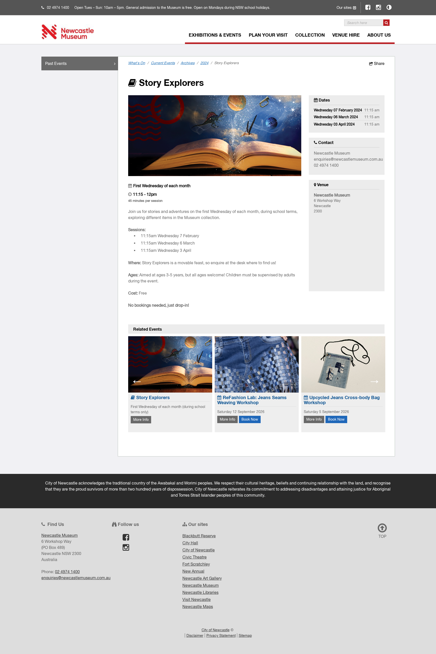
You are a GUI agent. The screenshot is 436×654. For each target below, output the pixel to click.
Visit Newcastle (196, 599)
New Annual (193, 571)
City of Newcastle (198, 550)
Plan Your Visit (268, 35)
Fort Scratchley (196, 564)
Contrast (389, 7)
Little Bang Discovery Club (351, 397)
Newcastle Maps (197, 606)
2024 (204, 63)
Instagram (378, 7)
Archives (188, 63)
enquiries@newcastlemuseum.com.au (348, 159)
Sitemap (245, 636)
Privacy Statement (221, 636)
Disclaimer (194, 636)
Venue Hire (346, 35)
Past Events (56, 63)
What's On (136, 63)
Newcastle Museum (200, 585)
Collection (310, 35)
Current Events (163, 63)
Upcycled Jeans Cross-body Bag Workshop (270, 400)
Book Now (177, 419)
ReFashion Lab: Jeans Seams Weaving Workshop (179, 400)
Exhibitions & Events (215, 35)
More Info (155, 419)
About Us (379, 35)
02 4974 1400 (58, 8)
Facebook (368, 7)
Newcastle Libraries (200, 592)
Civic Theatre (194, 557)
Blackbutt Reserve (199, 536)
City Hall (190, 543)
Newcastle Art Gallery (202, 578)
